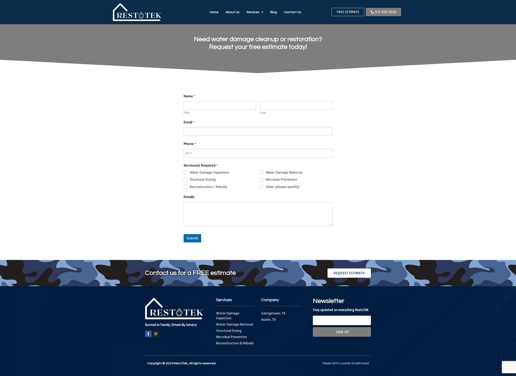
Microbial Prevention (281, 179)
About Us (232, 12)
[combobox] (188, 153)
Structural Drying (203, 179)
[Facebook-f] (148, 334)
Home (214, 12)
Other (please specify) (283, 187)
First (186, 112)
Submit (192, 238)
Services (253, 12)
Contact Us (292, 12)
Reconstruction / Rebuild (208, 187)
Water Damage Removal (284, 172)
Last (263, 112)
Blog (273, 12)
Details (189, 197)
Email (189, 122)
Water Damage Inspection (209, 172)
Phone (190, 144)
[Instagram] (156, 334)
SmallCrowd (360, 363)
